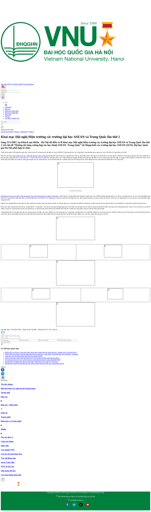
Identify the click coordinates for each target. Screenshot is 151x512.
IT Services (25, 84)
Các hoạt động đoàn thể (11, 475)
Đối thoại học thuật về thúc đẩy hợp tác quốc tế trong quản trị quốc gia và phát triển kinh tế (34, 363)
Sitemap (31, 84)
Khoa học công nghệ (11, 111)
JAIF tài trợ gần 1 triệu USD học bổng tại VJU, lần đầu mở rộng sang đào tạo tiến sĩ (32, 358)
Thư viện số (5, 84)
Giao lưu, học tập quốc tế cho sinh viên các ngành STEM (23, 356)
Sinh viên (8, 115)
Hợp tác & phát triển (11, 113)
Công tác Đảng (7, 441)
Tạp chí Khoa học (8, 458)
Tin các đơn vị (7, 437)
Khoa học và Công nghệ (11, 421)
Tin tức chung (7, 384)
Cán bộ (7, 116)
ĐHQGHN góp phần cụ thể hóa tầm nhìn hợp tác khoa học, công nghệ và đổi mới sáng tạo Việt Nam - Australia (41, 354)
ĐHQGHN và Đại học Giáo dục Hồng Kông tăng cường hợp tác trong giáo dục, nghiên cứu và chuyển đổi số (41, 352)
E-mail (19, 84)
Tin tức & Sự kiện (7, 132)
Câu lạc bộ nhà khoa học (11, 454)
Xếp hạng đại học (8, 471)
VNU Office (13, 84)
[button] (75, 370)
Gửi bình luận (6, 342)
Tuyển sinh (5, 392)
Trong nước (6, 417)
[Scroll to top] (3, 479)
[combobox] (3, 87)
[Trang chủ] (62, 82)
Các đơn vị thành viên (12, 118)
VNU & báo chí (7, 466)
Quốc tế (31, 132)
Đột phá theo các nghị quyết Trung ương (18, 388)
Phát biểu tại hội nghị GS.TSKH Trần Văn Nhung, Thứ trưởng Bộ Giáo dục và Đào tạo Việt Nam (30, 196)
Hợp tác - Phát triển (20, 132)
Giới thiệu (8, 107)
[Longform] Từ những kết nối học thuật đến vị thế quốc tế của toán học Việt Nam (31, 362)
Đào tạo (7, 109)
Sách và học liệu (7, 462)
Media (3, 429)
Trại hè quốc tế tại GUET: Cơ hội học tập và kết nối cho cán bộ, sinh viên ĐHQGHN (33, 360)
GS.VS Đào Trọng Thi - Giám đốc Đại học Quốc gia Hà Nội (30, 156)
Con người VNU (8, 450)
